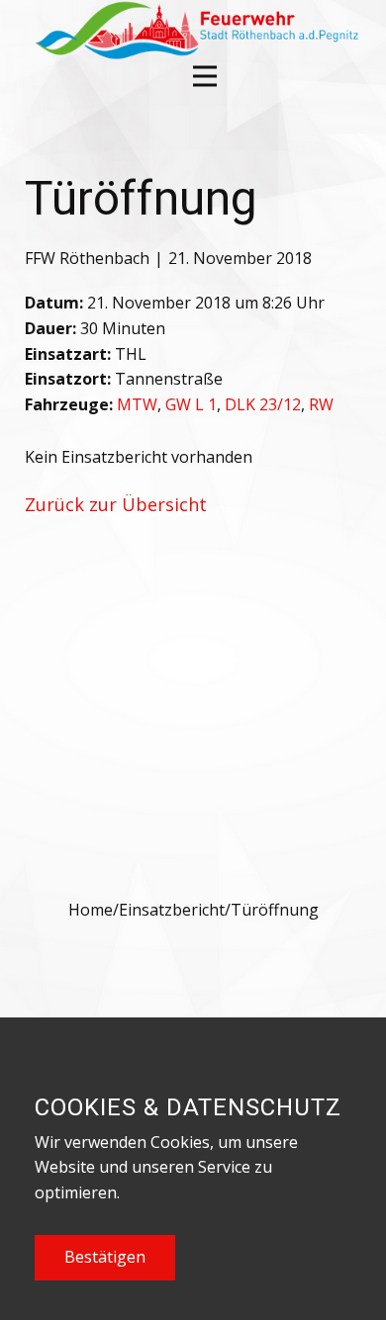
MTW (137, 404)
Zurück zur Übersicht (116, 504)
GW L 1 (191, 404)
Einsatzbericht (172, 910)
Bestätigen (104, 1257)
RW (321, 404)
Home (90, 910)
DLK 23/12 (263, 404)
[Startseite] (194, 30)
